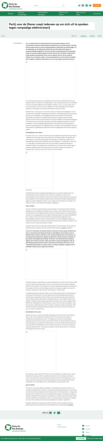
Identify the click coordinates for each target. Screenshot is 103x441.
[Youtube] (90, 5)
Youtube (87, 426)
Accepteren (81, 438)
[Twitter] (79, 5)
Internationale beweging (42, 13)
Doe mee (96, 5)
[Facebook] (82, 5)
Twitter (87, 432)
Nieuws (10, 13)
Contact (59, 425)
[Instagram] (86, 5)
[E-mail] (58, 412)
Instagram (88, 435)
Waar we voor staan (81, 13)
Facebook (87, 429)
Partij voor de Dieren (63, 13)
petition (71, 405)
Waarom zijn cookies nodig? (94, 438)
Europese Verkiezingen (22, 13)
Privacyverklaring (61, 427)
